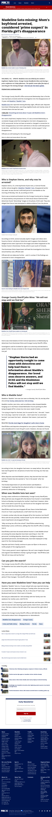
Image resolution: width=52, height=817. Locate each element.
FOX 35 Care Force (45, 735)
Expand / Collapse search (49, 3)
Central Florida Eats (32, 773)
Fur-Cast (42, 744)
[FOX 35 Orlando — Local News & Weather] (6, 3)
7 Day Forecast (18, 741)
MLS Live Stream (44, 801)
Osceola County (5, 748)
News (41, 624)
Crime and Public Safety (10, 624)
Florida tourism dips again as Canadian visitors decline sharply (25, 674)
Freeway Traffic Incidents (31, 739)
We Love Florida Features (5, 764)
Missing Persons (25, 624)
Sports (17, 762)
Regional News (45, 762)
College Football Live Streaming (45, 783)
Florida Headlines (5, 733)
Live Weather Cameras (17, 734)
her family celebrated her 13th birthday (20, 401)
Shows (29, 762)
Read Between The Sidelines (19, 764)
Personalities (4, 785)
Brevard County (5, 740)
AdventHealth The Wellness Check (44, 739)
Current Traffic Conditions (31, 736)
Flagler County (5, 741)
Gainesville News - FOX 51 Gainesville (45, 764)
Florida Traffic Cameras (31, 741)
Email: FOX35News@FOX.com (20, 781)
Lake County (4, 743)
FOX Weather (17, 748)
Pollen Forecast (18, 747)
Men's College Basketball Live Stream (44, 792)
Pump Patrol (30, 733)
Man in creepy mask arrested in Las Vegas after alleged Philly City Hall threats (18, 633)
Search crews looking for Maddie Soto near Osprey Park (15, 288)
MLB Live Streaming (45, 785)
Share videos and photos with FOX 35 (19, 784)
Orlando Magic (18, 766)
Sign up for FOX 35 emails (6, 790)
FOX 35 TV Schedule (32, 765)
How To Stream (31, 764)
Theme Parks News (6, 766)
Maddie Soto (6, 105)
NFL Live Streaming (45, 780)
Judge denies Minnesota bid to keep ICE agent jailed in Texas (15, 639)
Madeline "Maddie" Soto (17, 101)
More (32, 3)
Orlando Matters (31, 768)
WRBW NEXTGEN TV (6, 797)
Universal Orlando (5, 771)
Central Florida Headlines (5, 736)
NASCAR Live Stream (45, 786)
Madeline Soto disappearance (15, 36)
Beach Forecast (18, 745)
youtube (47, 811)
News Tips (18, 777)
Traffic (30, 732)
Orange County (28, 619)
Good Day (44, 732)
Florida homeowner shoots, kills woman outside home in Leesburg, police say (29, 690)
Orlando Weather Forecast (18, 739)
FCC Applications (5, 803)
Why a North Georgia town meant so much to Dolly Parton (14, 657)
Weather (17, 732)
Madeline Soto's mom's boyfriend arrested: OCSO (14, 168)
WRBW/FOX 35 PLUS (6, 799)
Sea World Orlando (6, 770)
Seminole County (5, 749)
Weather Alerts (18, 736)
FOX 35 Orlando (5, 36)
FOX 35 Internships (6, 788)
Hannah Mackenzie (6, 34)
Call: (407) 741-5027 (19, 779)
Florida (34, 624)
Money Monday (44, 748)
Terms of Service (27, 721)
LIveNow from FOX (32, 772)
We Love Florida (44, 733)
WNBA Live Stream (45, 799)
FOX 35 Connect (18, 786)
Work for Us (4, 786)
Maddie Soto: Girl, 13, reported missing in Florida (13, 460)
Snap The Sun (18, 753)
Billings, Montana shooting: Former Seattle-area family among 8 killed (17, 645)
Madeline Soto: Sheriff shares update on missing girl (14, 331)
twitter (42, 811)
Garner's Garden (44, 743)
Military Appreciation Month (6, 756)
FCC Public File (5, 802)
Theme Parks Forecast (17, 743)
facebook (39, 811)
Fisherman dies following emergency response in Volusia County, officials (28, 669)
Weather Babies (44, 737)
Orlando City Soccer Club (19, 769)
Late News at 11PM (32, 770)
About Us (4, 777)
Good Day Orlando (32, 767)
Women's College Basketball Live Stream (44, 796)
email (50, 811)
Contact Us (4, 783)
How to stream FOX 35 (6, 779)
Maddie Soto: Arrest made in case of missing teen (14, 68)
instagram (45, 811)
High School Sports (19, 771)
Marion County (5, 744)
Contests (30, 777)
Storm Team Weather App (19, 751)
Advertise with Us (5, 795)
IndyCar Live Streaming (43, 789)
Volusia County (5, 751)
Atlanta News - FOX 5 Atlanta (45, 770)
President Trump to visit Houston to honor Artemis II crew (14, 651)
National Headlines (6, 738)
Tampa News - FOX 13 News (45, 767)
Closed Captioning (6, 800)
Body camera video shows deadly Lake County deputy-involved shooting (28, 679)
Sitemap (3, 758)
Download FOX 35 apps (6, 793)
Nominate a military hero (6, 753)
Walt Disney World (6, 768)
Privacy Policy (27, 720)
